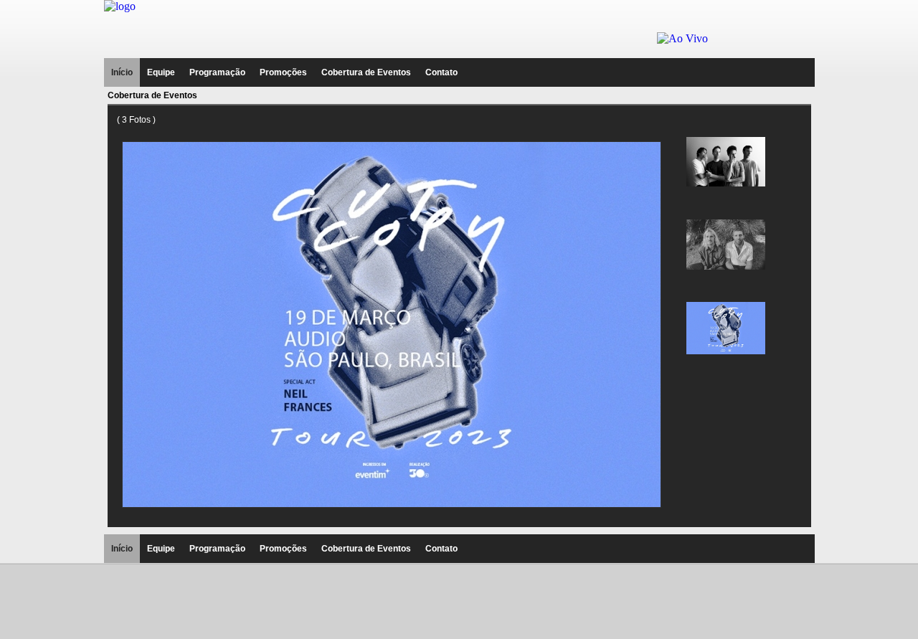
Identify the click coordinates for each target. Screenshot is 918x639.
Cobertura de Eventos (366, 72)
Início (122, 72)
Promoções (283, 72)
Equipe (161, 72)
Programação (217, 72)
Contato (441, 72)
